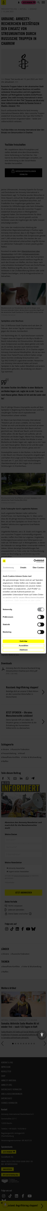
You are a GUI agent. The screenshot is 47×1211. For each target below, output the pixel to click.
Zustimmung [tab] (8, 568)
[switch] (40, 617)
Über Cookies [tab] (38, 568)
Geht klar (23, 641)
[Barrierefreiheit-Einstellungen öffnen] (42, 1035)
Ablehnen (24, 650)
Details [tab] (23, 568)
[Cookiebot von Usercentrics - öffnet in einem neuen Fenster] (33, 560)
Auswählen (23, 645)
